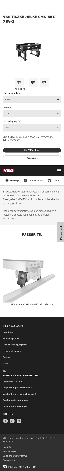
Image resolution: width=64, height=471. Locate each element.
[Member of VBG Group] (20, 466)
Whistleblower (9, 452)
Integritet (7, 447)
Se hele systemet (11, 338)
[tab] (19, 82)
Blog (5, 363)
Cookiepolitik (9, 460)
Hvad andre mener (12, 351)
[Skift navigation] (59, 171)
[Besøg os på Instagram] (19, 422)
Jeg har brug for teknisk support (19, 394)
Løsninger (8, 332)
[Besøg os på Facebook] (5, 422)
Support (7, 357)
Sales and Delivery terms (15, 456)
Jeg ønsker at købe (12, 381)
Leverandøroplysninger (15, 406)
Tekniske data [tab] (36, 180)
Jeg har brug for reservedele (17, 387)
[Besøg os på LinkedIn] (12, 422)
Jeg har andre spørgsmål (15, 400)
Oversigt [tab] (14, 180)
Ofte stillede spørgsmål (15, 345)
